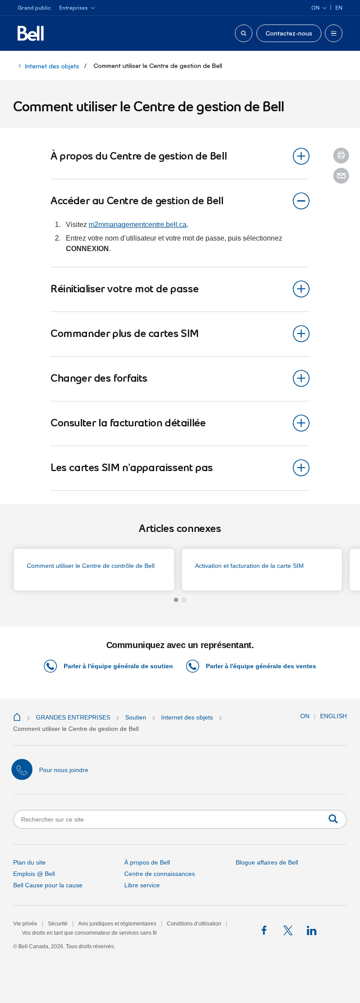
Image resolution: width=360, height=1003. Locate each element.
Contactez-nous (289, 33)
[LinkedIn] (312, 930)
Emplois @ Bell (34, 873)
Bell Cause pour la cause (48, 885)
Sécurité (58, 924)
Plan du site (29, 862)
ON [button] (305, 715)
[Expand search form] (243, 33)
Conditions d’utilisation (194, 924)
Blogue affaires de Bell (267, 862)
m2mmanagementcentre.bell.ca (138, 224)
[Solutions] (18, 717)
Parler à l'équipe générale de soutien (118, 666)
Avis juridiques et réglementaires (117, 924)
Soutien (135, 717)
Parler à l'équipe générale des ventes (261, 666)
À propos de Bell (147, 862)
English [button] (333, 715)
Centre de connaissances (159, 873)
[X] (288, 930)
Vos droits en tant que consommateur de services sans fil (89, 933)
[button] (341, 155)
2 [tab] (184, 600)
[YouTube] (335, 931)
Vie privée (25, 924)
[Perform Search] (333, 819)
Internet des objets (52, 66)
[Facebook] (265, 930)
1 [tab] (176, 600)
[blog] (242, 931)
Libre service (142, 885)
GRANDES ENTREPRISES (73, 717)
